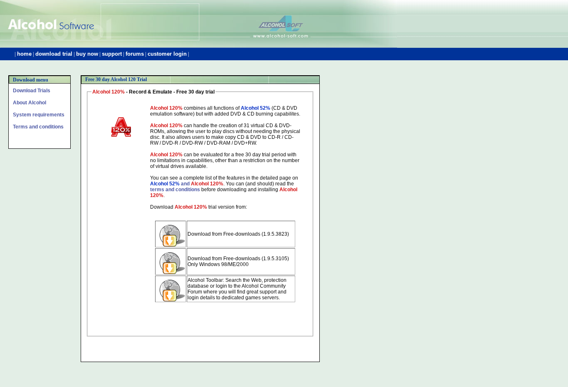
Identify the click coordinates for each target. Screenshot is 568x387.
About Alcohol (29, 103)
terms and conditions (175, 189)
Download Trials (31, 91)
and (186, 184)
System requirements (38, 115)
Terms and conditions (38, 127)
